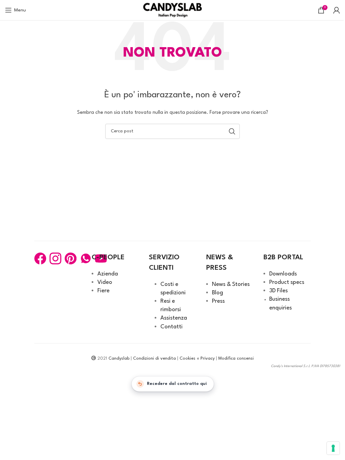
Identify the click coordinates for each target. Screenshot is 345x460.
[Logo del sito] (172, 10)
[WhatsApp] (86, 258)
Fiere (103, 291)
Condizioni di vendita (154, 358)
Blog (217, 293)
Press (218, 301)
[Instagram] (55, 258)
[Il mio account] (336, 10)
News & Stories (231, 284)
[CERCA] (232, 131)
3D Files (278, 291)
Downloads (283, 274)
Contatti (171, 327)
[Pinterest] (70, 258)
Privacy (207, 358)
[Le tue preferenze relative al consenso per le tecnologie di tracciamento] (333, 448)
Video (104, 282)
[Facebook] (40, 258)
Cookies (187, 358)
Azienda (107, 274)
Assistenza (173, 318)
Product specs (286, 282)
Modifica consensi (236, 358)
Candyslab (118, 358)
